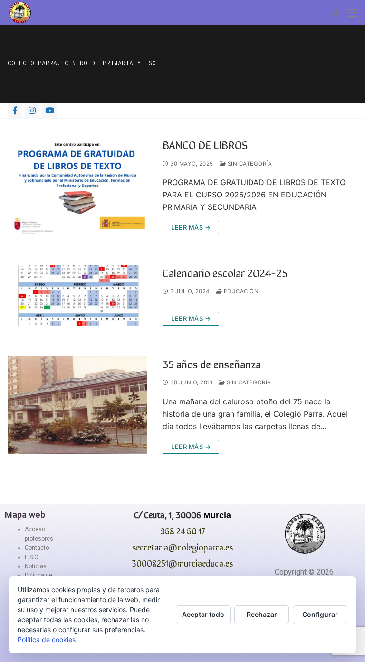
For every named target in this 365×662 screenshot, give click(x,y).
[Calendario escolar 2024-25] (77, 295)
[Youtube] (49, 110)
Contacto (37, 547)
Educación (240, 291)
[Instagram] (32, 110)
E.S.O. (32, 557)
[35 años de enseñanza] (77, 405)
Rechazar (262, 614)
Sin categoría (249, 163)
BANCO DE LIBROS (205, 144)
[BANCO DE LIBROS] (77, 185)
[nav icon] (352, 13)
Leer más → (191, 227)
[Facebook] (15, 110)
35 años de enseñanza (212, 363)
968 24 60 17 (182, 530)
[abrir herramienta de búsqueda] (335, 13)
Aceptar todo (203, 614)
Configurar (320, 614)
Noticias (36, 566)
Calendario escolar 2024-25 (225, 272)
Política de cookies (47, 639)
